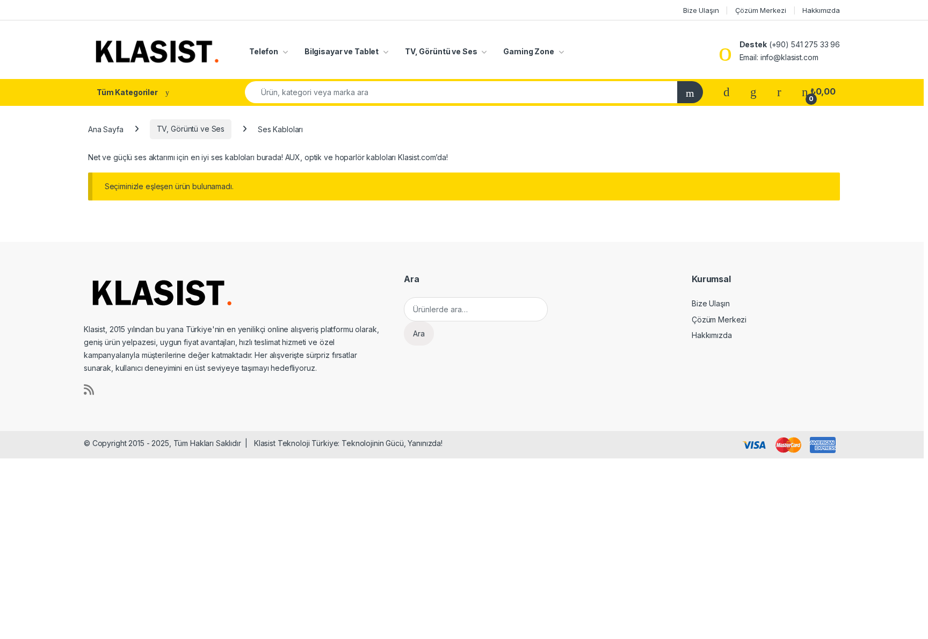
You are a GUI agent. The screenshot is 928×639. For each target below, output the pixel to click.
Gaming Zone (528, 51)
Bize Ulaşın (701, 10)
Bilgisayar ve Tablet (342, 51)
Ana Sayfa (106, 128)
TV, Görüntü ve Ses (441, 51)
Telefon (263, 51)
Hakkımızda (821, 10)
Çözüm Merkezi (760, 10)
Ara (419, 333)
